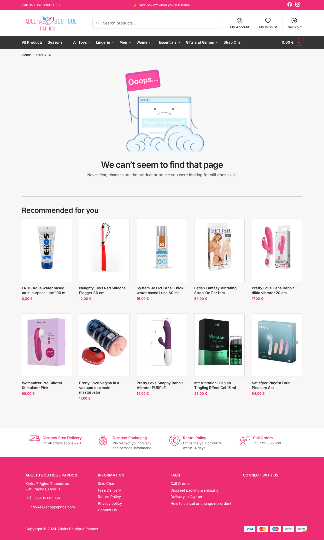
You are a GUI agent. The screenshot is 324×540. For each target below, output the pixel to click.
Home (26, 55)
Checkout (294, 27)
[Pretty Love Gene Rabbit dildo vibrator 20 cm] (277, 247)
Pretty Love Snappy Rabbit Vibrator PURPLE (160, 385)
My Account (239, 27)
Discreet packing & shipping (194, 490)
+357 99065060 (47, 5)
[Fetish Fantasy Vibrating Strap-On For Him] (219, 247)
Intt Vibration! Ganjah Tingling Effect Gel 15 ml (215, 385)
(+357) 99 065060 (45, 498)
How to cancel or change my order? (201, 503)
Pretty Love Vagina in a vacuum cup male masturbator (99, 388)
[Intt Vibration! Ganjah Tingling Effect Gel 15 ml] (219, 342)
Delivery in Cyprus (186, 496)
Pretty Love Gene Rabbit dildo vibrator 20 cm (273, 290)
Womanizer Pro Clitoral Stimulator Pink (42, 385)
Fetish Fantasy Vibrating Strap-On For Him (215, 290)
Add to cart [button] (47, 309)
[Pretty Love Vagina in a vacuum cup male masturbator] (104, 342)
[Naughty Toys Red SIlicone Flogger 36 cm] (104, 247)
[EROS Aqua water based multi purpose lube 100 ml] (47, 247)
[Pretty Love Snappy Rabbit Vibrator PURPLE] (162, 342)
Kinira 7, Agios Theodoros (47, 483)
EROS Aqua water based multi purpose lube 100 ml (44, 290)
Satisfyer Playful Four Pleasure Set (271, 385)
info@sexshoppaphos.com (52, 507)
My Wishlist (268, 27)
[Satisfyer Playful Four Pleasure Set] (277, 342)
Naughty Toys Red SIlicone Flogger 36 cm (102, 290)
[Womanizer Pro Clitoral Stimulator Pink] (47, 342)
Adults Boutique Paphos (77, 529)
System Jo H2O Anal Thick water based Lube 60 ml (160, 290)
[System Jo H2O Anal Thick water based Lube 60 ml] (162, 247)
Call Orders (180, 483)
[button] (292, 42)
